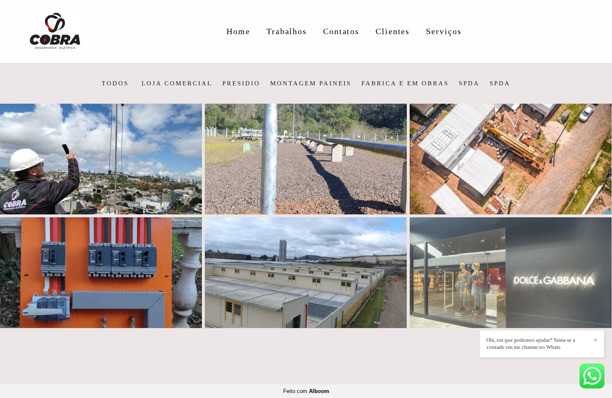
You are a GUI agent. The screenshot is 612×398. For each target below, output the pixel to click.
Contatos (341, 31)
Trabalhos (286, 31)
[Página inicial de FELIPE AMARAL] (67, 31)
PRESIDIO (241, 83)
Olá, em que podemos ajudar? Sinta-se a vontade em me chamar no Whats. (530, 343)
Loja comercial (177, 83)
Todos (115, 83)
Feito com (306, 391)
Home (238, 31)
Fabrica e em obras (405, 83)
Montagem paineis (310, 83)
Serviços (443, 31)
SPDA (469, 83)
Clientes (393, 31)
